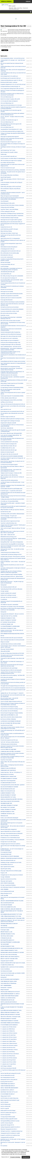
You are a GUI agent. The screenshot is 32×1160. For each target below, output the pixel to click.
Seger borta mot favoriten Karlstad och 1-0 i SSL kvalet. (11, 105)
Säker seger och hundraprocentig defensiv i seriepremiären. (12, 215)
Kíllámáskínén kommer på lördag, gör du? (9, 536)
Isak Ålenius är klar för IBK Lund (7, 402)
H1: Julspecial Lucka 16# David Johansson (9, 1033)
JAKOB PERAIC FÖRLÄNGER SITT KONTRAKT (9, 805)
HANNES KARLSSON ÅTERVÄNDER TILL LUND (9, 715)
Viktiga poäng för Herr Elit (6, 1096)
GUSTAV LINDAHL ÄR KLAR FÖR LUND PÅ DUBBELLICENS (11, 488)
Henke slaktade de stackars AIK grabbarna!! (9, 246)
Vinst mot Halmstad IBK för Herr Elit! (7, 1075)
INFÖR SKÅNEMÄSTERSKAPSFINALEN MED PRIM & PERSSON (12, 633)
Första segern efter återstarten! (7, 299)
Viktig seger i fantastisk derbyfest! (7, 649)
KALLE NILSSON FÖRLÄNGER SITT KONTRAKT (9, 786)
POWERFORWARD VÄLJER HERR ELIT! (8, 1083)
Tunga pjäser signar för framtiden (7, 960)
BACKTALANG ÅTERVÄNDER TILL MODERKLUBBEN (10, 942)
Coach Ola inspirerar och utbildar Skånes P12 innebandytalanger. (13, 158)
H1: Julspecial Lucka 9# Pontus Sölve (8, 1047)
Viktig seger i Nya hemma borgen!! (7, 975)
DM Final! (2, 635)
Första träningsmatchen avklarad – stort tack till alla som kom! (12, 58)
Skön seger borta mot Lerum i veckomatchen (9, 338)
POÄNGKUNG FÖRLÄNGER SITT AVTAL (8, 618)
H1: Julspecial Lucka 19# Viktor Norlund (8, 1026)
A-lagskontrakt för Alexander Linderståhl (8, 422)
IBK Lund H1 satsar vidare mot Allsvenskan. (9, 954)
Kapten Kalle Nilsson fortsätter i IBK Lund (8, 445)
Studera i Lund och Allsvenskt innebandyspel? (9, 817)
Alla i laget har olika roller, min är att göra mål (9, 454)
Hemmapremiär (3, 611)
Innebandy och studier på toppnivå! (7, 452)
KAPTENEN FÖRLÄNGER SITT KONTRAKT (8, 1018)
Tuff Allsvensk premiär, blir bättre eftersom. (9, 744)
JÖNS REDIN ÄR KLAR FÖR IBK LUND (8, 271)
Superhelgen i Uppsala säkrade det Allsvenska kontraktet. (12, 293)
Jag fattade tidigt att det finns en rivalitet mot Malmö (11, 643)
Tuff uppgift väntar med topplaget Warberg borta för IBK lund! (13, 685)
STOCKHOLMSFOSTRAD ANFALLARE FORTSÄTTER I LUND (12, 948)
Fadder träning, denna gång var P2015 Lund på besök (11, 186)
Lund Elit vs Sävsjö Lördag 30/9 (7, 1122)
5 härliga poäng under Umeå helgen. (7, 207)
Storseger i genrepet (4, 591)
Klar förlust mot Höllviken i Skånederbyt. (8, 719)
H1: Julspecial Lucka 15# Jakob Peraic (8, 1035)
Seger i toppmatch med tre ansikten (7, 866)
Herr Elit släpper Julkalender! (6, 1066)
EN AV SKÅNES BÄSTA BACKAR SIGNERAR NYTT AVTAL (11, 1010)
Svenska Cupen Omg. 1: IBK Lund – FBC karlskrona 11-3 (11, 772)
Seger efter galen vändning (6, 868)
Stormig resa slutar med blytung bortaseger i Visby (10, 342)
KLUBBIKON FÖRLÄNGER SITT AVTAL (8, 793)
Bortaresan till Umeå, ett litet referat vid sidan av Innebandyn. (12, 205)
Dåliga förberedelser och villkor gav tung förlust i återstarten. (12, 509)
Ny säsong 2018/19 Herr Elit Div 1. (7, 1081)
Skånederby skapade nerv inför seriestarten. (9, 375)
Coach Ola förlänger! (4, 266)
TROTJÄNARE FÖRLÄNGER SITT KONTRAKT (9, 778)
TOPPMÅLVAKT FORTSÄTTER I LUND (8, 813)
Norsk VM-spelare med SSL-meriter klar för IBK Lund (11, 78)
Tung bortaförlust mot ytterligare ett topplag (9, 706)
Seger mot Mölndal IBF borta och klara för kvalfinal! (10, 831)
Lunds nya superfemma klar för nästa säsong (9, 441)
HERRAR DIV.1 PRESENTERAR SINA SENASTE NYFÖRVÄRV (11, 858)
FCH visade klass (4, 1145)
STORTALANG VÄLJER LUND (6, 938)
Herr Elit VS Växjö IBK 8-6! (5, 1114)
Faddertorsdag (3, 154)
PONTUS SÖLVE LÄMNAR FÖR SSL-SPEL (8, 906)
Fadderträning (3, 190)
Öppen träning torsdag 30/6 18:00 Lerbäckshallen (10, 801)
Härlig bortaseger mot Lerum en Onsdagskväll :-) (10, 340)
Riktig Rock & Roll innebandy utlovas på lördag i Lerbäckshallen (13, 169)
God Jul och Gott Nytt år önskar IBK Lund (9, 156)
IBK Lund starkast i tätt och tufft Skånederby (9, 710)
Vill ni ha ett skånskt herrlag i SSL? (7, 127)
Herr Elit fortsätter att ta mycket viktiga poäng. (9, 1098)
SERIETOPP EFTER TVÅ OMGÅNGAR (7, 927)
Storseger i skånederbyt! (5, 876)
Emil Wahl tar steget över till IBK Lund (8, 416)
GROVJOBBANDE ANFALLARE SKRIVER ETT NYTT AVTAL (11, 914)
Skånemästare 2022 (4, 815)
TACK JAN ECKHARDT (5, 944)
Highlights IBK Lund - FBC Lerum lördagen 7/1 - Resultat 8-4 (12, 693)
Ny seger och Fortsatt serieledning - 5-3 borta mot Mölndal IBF (12, 839)
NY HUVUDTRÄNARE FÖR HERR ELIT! (8, 1094)
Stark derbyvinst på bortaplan (6, 971)
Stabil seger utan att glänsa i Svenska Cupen (9, 233)
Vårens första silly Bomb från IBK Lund (8, 860)
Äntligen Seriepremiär (5, 989)
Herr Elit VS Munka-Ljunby (5, 1104)
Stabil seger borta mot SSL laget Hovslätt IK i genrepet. (11, 219)
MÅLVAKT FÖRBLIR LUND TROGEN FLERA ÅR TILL (10, 956)
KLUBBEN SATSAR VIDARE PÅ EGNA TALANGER (9, 995)
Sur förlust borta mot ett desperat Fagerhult (9, 464)
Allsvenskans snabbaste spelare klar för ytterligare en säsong (12, 418)
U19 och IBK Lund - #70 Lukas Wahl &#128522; (9, 501)
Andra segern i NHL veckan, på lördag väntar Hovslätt (11, 336)
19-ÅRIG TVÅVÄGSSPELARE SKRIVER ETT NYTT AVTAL (11, 916)
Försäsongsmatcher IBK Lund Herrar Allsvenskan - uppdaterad (12, 784)
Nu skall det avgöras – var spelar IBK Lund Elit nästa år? (11, 490)
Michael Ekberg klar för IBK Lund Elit (8, 203)
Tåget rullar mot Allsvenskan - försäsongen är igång (10, 1016)
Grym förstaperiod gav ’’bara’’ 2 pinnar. (8, 150)
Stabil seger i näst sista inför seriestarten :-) (9, 597)
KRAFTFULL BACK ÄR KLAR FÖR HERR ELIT (9, 1002)
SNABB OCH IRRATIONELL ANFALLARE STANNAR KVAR (11, 909)
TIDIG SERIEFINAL (4, 925)
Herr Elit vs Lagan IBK (5, 1108)
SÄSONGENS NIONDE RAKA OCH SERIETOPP (9, 923)
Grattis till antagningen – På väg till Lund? (9, 515)
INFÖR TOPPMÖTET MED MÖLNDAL (7, 883)
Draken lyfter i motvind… (5, 315)
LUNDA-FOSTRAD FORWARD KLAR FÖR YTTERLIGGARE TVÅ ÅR (12, 918)
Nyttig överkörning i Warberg (6, 231)
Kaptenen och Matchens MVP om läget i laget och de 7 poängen (13, 962)
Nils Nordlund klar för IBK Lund (7, 255)
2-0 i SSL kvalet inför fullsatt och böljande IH (9, 101)
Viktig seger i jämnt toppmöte (6, 881)
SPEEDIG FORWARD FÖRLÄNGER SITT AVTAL (9, 950)
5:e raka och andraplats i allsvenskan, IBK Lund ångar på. (11, 182)
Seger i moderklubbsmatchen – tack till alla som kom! (11, 346)
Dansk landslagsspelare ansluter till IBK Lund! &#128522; (11, 400)
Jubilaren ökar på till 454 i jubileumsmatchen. (9, 480)
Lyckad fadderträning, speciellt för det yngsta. (9, 229)
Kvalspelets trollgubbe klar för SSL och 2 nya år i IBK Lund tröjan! (13, 84)
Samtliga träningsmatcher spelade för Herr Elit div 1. (11, 1127)
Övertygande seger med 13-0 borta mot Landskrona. (10, 843)
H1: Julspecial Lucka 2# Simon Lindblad (8, 1062)
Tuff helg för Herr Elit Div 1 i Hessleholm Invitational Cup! (11, 1131)
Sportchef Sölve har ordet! (6, 511)
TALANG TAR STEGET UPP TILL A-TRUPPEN (9, 616)
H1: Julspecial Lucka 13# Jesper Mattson (9, 1039)
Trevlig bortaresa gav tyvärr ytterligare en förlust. (10, 552)
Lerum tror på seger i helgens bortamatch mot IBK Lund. (11, 701)
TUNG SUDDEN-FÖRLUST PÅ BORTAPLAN (8, 983)
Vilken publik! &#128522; (5, 651)
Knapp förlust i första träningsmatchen (8, 780)
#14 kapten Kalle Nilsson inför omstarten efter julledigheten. (12, 309)
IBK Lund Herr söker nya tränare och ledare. (9, 313)
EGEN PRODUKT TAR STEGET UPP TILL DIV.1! (9, 1092)
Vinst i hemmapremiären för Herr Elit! (13, 26)
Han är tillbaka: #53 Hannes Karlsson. (8, 162)
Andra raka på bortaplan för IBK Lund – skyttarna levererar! (12, 576)
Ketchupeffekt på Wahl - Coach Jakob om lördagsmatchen (12, 541)
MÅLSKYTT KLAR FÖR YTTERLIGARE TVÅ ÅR (9, 958)
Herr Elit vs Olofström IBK (5, 1106)
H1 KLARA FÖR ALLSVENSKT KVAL (7, 964)
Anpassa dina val (5, 1157)
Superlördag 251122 (4, 184)
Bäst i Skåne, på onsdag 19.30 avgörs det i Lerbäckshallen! (12, 275)
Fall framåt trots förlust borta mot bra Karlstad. (10, 307)
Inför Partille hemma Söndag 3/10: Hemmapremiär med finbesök (13, 887)
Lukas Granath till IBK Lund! (6, 273)
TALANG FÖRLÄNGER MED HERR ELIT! (8, 1085)
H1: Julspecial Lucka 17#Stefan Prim (8, 1031)
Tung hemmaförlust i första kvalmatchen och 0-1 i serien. (11, 129)
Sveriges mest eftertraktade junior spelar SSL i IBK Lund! (11, 80)
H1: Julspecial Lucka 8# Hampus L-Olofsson (9, 1049)
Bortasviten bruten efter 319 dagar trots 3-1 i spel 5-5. (11, 141)
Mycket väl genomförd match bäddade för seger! (10, 1100)
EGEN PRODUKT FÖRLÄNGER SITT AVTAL (8, 628)
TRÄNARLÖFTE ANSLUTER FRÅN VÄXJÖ (8, 768)
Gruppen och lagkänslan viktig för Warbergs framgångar (11, 574)
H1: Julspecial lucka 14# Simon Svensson (9, 1037)
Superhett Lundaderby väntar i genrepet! (8, 593)
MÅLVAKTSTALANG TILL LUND (6, 931)
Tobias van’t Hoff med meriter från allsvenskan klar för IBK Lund (13, 404)
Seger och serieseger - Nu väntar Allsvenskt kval (10, 835)
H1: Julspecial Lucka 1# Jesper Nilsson (8, 1064)
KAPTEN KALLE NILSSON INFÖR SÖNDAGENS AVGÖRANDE (12, 456)
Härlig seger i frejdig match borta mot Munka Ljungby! (11, 870)
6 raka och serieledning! (5, 969)
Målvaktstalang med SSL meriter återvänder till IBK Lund (11, 221)
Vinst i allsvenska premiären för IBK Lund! (8, 587)
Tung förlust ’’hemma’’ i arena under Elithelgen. (9, 209)
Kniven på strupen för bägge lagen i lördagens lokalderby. (12, 712)
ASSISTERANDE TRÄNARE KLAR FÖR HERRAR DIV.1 (10, 1022)
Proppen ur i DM (4, 872)
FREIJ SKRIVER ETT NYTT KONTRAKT (8, 807)
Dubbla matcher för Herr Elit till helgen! (8, 1110)
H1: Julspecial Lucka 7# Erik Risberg (8, 1051)
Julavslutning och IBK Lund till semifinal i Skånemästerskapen (12, 513)
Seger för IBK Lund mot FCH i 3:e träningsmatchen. (10, 238)
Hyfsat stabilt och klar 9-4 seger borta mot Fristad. (10, 521)
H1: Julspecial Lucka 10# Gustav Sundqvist (9, 1045)
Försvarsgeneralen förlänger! (6, 852)
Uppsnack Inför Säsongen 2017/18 (7, 1125)
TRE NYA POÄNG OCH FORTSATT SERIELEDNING (10, 856)
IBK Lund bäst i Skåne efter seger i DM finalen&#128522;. (11, 433)
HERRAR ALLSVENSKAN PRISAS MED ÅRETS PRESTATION (11, 799)
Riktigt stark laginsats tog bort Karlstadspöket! (10, 195)
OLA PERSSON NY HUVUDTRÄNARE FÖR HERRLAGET (11, 721)
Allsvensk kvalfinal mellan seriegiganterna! (9, 829)
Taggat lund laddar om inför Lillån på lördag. (9, 475)
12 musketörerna (4, 599)
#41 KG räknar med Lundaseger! (7, 677)
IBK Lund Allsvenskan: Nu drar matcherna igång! (10, 253)
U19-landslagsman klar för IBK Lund (7, 248)
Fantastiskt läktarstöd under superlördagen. (9, 668)
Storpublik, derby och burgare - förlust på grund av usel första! (13, 556)
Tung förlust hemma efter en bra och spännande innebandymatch (13, 687)
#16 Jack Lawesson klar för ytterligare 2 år (9, 277)
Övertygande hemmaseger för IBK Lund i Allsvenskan (11, 344)
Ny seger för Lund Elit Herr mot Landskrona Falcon (10, 1135)
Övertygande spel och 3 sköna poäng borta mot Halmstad (12, 874)
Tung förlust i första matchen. (6, 759)
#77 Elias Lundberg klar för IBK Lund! (8, 211)
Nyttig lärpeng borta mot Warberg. (7, 774)
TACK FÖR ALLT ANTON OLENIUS (7, 936)
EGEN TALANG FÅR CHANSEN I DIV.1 (7, 940)
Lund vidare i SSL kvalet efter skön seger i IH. (9, 119)
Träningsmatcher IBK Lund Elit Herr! (7, 1137)
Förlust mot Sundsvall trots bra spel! (8, 167)
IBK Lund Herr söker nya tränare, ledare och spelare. (10, 320)
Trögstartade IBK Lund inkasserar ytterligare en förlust (11, 554)
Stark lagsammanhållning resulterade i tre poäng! (10, 1120)
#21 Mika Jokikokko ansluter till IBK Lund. (9, 398)
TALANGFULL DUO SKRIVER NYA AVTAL (8, 997)
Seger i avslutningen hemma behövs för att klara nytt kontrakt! (12, 639)
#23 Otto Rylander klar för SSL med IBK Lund (9, 76)
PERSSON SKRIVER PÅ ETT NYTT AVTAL (8, 797)
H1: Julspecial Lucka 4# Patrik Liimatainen (9, 1057)
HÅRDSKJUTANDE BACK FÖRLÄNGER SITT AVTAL (10, 1012)
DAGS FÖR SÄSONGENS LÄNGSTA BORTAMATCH (10, 979)
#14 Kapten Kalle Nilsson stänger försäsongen (9, 217)
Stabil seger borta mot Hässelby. (7, 291)
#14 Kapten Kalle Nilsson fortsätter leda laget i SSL (10, 86)
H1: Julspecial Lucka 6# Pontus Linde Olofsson (10, 1053)
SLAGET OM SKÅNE (4, 895)
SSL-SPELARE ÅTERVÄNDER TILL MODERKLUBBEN (10, 626)
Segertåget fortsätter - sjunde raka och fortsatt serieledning (12, 966)
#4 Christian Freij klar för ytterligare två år (9, 443)
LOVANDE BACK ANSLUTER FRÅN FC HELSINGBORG (10, 751)
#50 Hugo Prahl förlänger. (5, 262)
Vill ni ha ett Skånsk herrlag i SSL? (7, 96)
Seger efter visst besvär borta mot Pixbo (8, 879)
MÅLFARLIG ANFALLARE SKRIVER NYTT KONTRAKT (10, 1014)
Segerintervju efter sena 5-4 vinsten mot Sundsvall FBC (11, 297)
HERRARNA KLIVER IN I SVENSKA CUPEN (8, 776)
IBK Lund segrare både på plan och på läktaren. (10, 175)
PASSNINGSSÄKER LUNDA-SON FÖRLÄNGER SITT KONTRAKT (12, 952)
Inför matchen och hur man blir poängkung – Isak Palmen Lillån (13, 675)
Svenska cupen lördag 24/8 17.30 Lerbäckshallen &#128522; (12, 395)
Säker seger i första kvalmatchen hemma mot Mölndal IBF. (12, 833)
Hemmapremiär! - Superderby (6, 987)
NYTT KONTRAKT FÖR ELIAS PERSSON (8, 622)
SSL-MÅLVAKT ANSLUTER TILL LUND (8, 447)
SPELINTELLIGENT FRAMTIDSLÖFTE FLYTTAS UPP (10, 991)
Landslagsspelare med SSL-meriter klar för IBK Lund (10, 250)
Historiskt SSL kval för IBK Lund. (7, 289)
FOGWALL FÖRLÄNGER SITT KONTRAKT (8, 809)
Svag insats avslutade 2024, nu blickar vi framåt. (10, 311)
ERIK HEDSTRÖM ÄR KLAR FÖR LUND (8, 788)
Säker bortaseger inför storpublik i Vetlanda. (9, 152)
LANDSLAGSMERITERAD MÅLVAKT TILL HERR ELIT (10, 993)
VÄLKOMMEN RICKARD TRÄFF (6, 803)
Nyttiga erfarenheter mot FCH (6, 893)
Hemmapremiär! (4, 584)
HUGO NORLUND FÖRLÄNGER (6, 904)
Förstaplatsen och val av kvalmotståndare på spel (10, 837)
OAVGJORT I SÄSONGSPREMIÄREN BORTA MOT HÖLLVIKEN (12, 900)
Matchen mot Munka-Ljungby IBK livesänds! (9, 1118)
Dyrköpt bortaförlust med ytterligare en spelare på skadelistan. (13, 301)
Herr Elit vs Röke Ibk (4, 1102)
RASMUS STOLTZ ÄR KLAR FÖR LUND (8, 790)
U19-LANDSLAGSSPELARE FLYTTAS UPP (8, 782)
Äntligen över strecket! (5, 641)
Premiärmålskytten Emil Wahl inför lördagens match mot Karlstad (13, 361)
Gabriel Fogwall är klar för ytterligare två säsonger (10, 420)
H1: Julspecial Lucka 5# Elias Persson (8, 1055)
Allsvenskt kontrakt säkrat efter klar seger (9, 450)
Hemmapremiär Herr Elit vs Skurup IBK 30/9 (9, 1079)
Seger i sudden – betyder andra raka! (8, 534)
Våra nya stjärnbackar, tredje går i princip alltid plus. (11, 188)
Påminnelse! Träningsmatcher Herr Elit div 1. (9, 1129)
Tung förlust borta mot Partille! (7, 725)
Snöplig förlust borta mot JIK (6, 227)
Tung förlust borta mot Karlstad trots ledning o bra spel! (11, 708)
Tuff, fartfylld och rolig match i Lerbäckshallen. (9, 604)
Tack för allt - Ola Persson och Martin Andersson (10, 742)
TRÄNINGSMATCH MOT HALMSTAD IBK (8, 770)
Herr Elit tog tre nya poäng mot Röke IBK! (8, 1068)
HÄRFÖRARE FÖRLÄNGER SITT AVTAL (8, 933)
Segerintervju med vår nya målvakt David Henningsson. (11, 334)
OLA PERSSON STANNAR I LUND (7, 624)
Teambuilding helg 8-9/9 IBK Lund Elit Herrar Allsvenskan (11, 589)
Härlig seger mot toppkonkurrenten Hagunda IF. (10, 136)
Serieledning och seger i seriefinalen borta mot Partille (11, 862)
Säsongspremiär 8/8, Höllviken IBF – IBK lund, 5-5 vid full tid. (12, 613)
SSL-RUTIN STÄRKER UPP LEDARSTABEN (8, 749)
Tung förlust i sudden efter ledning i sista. (9, 523)
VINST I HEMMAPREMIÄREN (6, 985)
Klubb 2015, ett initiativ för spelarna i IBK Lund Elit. (10, 99)
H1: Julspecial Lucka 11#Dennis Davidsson (9, 1043)
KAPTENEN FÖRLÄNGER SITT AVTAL (7, 811)
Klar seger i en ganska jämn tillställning (8, 885)
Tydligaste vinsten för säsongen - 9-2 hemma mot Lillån (11, 473)
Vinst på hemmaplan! (4, 201)
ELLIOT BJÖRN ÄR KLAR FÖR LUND (7, 891)
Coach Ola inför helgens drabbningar (8, 385)
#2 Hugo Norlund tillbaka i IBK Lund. (8, 264)
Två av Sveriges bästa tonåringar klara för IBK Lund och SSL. (12, 88)
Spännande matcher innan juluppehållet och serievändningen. (12, 544)
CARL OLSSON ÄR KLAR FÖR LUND (7, 902)
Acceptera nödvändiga (15, 1157)
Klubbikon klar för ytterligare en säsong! (8, 595)
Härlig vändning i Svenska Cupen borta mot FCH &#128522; (12, 383)
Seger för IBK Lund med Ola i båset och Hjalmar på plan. (11, 717)
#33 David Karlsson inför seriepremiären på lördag (10, 366)
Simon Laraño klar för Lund (6, 409)
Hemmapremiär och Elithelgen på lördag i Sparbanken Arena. (12, 213)
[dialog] (16, 1153)
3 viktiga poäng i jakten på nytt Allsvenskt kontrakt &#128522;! (12, 499)
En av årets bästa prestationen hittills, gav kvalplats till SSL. (12, 131)
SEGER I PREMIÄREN (4, 889)
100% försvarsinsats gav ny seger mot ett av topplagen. (11, 160)
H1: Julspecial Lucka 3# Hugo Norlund (8, 1059)
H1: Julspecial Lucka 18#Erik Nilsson (8, 1028)
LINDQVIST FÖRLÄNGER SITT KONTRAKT (8, 620)
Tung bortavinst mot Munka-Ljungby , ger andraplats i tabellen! (13, 973)
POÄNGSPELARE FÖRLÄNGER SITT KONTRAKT (9, 1020)
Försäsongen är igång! (5, 929)
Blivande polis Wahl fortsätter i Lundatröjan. (9, 82)
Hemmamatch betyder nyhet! (6, 854)
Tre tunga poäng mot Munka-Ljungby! (8, 1116)
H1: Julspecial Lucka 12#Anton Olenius (8, 1041)
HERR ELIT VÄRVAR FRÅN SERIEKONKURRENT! (9, 1087)
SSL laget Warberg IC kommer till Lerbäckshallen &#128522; (12, 387)
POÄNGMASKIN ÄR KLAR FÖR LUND (7, 999)
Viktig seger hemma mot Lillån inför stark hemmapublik (11, 670)
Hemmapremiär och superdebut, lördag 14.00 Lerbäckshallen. (12, 606)
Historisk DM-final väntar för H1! (7, 864)
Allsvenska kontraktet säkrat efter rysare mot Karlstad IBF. (12, 637)
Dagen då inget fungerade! (6, 177)
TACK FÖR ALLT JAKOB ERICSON (7, 428)
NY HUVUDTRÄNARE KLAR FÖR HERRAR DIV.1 (9, 1024)
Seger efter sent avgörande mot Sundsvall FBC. (10, 295)
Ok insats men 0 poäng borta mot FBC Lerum (9, 740)
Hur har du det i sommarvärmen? (7, 257)
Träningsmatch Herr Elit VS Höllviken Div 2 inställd (10, 1133)
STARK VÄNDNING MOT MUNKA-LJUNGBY (9, 981)
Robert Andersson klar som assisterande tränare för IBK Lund (12, 411)
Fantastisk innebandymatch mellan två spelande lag (10, 332)
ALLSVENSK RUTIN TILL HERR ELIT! (7, 1089)
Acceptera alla (26, 1157)
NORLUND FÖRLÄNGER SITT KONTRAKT (8, 795)
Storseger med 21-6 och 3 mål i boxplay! (8, 841)
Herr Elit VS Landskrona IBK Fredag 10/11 (8, 1112)
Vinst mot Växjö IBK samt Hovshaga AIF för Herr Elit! (11, 1073)
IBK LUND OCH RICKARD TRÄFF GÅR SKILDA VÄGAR (10, 723)
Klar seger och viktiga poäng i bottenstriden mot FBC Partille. (12, 653)
